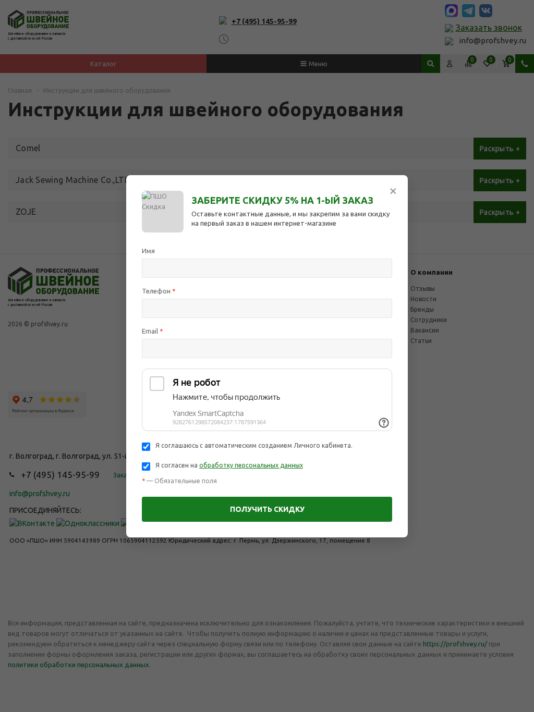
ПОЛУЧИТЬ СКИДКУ (267, 509)
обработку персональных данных (251, 465)
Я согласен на (229, 465)
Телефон (159, 290)
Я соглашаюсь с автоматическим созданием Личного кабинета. (254, 445)
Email (152, 331)
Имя (148, 250)
